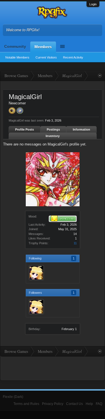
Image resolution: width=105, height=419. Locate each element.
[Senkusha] (36, 272)
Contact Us (74, 404)
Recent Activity (73, 57)
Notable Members (17, 57)
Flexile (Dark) (13, 397)
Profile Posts (24, 129)
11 (75, 243)
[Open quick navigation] (100, 76)
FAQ (99, 404)
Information (81, 129)
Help (89, 404)
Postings (53, 129)
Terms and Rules (26, 404)
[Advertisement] (52, 367)
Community (15, 46)
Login (93, 4)
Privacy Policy (52, 404)
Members (43, 46)
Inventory (53, 136)
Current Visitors (46, 57)
